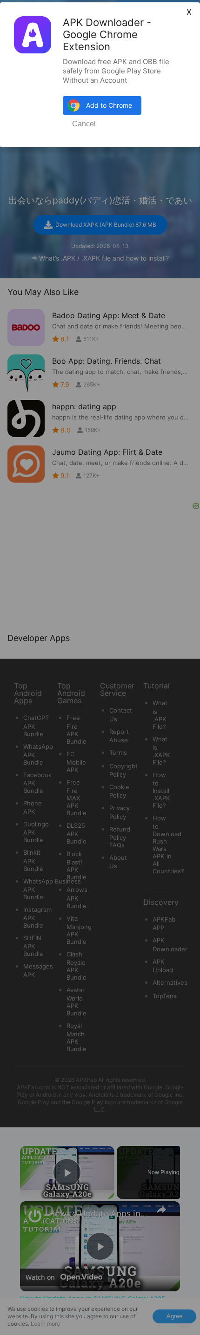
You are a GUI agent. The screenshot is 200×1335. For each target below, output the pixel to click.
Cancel (84, 124)
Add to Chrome (109, 105)
